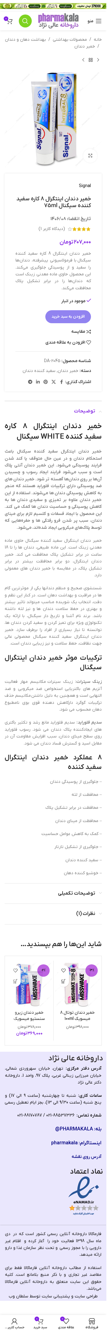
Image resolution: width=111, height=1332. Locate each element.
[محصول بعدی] (83, 60)
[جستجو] (25, 21)
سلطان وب (18, 1296)
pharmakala (64, 1143)
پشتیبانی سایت (56, 1296)
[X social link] (54, 382)
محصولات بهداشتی (70, 40)
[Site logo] (58, 21)
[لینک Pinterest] (46, 382)
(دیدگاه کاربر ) (52, 229)
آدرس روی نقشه (86, 1157)
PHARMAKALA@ (74, 1129)
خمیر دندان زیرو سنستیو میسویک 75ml (29, 1019)
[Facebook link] (61, 382)
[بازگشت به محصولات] (90, 60)
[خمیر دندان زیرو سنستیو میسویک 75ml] (29, 984)
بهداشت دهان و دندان (25, 40)
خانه (98, 40)
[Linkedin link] (38, 382)
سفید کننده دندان (39, 371)
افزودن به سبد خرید (68, 316)
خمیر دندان (84, 46)
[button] (63, 981)
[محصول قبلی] (98, 60)
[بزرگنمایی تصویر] (90, 156)
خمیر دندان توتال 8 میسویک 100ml (77, 1016)
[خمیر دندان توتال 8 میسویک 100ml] (77, 984)
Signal (85, 186)
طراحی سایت (86, 1296)
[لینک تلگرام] (30, 382)
